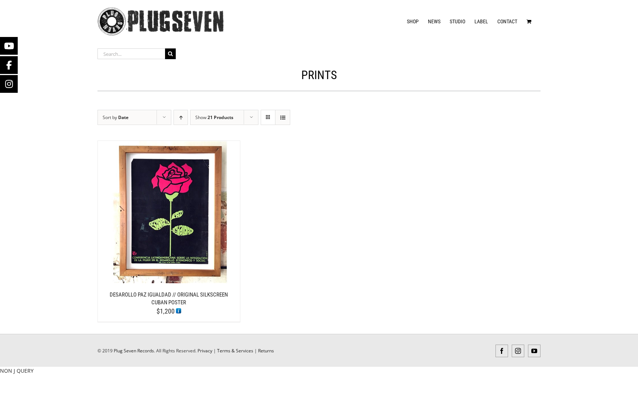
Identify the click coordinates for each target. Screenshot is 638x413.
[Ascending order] (181, 117)
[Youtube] (9, 46)
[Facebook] (9, 65)
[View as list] (282, 117)
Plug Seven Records (134, 351)
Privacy (205, 351)
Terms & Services (235, 351)
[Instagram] (9, 84)
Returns (266, 351)
